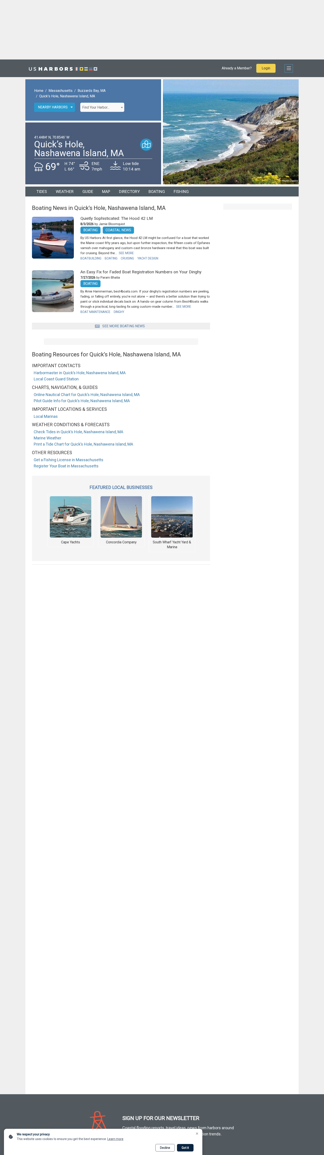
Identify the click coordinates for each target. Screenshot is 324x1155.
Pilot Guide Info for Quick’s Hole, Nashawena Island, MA (82, 400)
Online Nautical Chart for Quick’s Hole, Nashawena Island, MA (87, 394)
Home (38, 91)
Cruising (127, 258)
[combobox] (102, 107)
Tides (41, 191)
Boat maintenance (95, 312)
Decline (165, 1147)
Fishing (181, 191)
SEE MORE (126, 253)
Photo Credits (289, 180)
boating (111, 258)
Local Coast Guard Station (56, 379)
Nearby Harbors (53, 107)
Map (106, 191)
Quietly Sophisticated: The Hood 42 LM (116, 218)
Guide (87, 191)
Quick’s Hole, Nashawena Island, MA (67, 96)
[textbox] (102, 107)
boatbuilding (90, 258)
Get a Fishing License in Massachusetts (68, 459)
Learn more (115, 1139)
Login (266, 68)
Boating (157, 191)
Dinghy (119, 312)
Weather (65, 191)
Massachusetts (60, 91)
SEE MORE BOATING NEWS (123, 326)
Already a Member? (237, 68)
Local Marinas (46, 416)
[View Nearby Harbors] (146, 145)
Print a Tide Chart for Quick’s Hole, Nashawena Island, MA (83, 444)
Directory (129, 191)
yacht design (147, 258)
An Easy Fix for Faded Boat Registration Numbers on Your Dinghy (140, 271)
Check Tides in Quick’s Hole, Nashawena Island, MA (78, 431)
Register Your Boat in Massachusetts (66, 466)
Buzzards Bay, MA (92, 91)
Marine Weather (47, 438)
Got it (185, 1147)
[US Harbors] (63, 68)
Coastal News (118, 230)
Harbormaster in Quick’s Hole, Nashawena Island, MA (80, 372)
